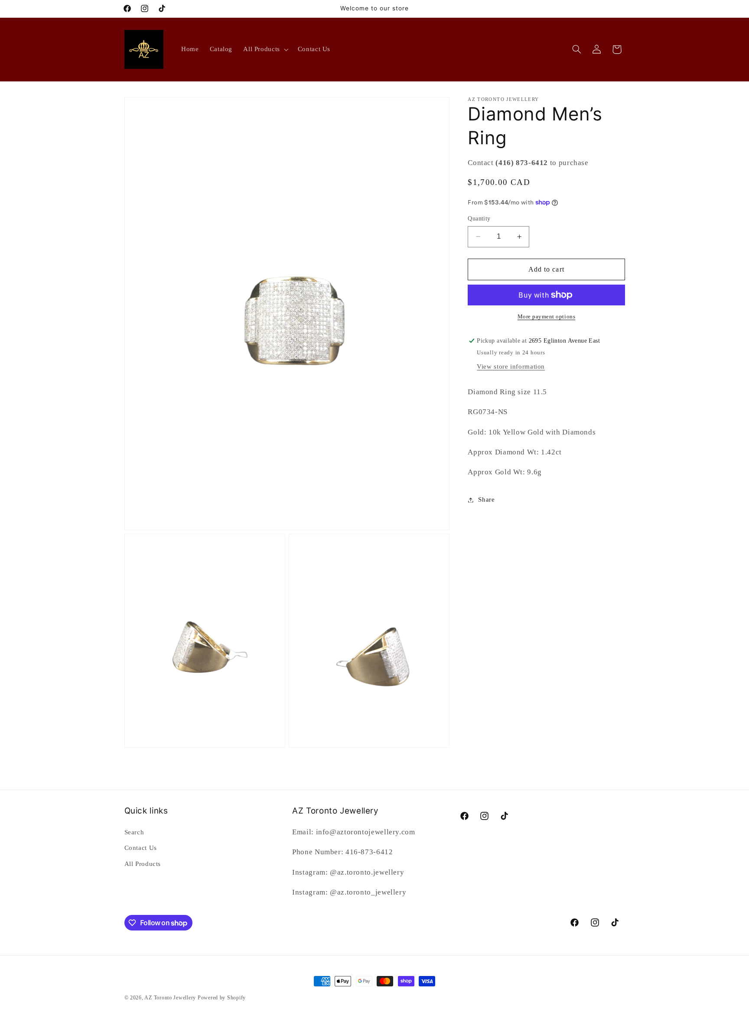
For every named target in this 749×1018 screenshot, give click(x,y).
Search (134, 832)
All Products (142, 863)
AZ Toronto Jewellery (170, 997)
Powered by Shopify (222, 997)
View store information (511, 366)
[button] (265, 49)
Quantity (479, 218)
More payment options (547, 317)
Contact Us (140, 847)
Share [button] (486, 499)
